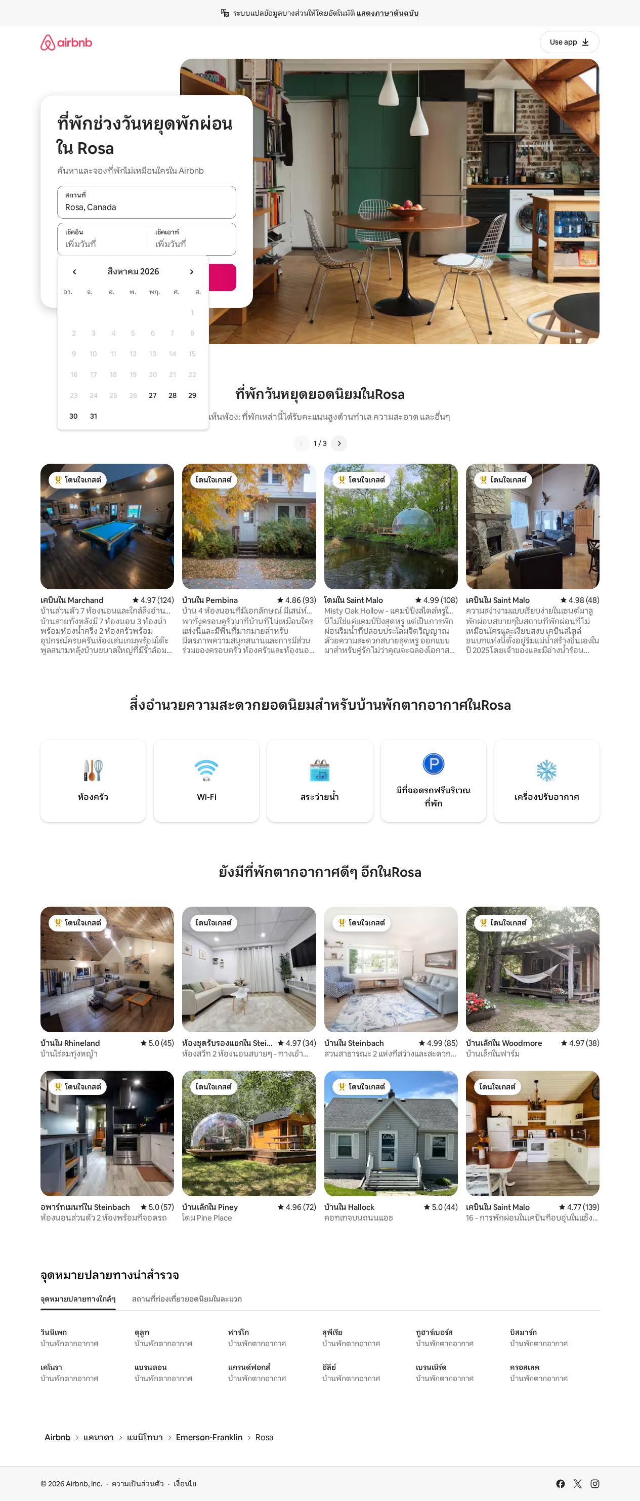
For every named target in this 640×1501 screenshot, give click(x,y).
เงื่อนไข (185, 1483)
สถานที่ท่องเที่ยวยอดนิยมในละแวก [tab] (187, 1299)
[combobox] (146, 207)
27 (153, 395)
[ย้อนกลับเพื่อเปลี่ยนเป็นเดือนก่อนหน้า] (75, 272)
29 (192, 395)
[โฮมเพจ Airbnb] (66, 42)
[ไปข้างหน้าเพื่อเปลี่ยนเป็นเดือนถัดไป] (191, 272)
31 (93, 416)
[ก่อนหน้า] (301, 443)
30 (73, 416)
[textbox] (102, 244)
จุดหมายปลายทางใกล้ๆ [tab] (78, 1299)
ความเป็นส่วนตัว (138, 1483)
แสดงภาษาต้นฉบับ (388, 13)
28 (172, 395)
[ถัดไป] (339, 443)
